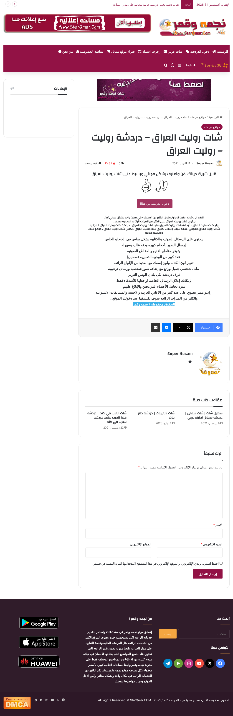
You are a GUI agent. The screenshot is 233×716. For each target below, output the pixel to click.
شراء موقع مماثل (122, 51)
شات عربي (174, 51)
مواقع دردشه (198, 117)
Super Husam (205, 163)
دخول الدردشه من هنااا (154, 203)
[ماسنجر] (166, 327)
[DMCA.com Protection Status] (17, 708)
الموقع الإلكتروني (140, 544)
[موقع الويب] (190, 361)
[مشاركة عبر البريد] (155, 327)
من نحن (67, 51)
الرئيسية (222, 51)
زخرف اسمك (151, 51)
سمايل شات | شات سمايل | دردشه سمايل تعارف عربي (204, 415)
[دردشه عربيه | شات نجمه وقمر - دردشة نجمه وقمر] (194, 27)
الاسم (218, 525)
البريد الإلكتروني (211, 544)
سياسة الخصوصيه (91, 51)
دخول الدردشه (199, 51)
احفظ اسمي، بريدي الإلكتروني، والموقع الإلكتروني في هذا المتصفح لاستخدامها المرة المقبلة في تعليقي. (155, 563)
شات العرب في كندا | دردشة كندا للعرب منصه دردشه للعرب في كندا (107, 417)
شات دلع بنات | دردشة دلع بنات (156, 415)
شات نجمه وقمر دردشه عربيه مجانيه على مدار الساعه (146, 4)
